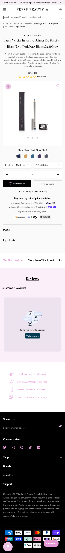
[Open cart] (60, 9)
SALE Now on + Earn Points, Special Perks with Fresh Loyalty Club (32, 2)
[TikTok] (30, 447)
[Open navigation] (4, 9)
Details (6, 229)
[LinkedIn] (38, 447)
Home (5, 23)
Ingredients (9, 240)
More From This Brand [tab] (41, 260)
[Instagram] (13, 447)
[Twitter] (4, 447)
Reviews (32, 278)
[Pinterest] (21, 447)
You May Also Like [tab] (13, 260)
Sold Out (47, 184)
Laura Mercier (32, 35)
